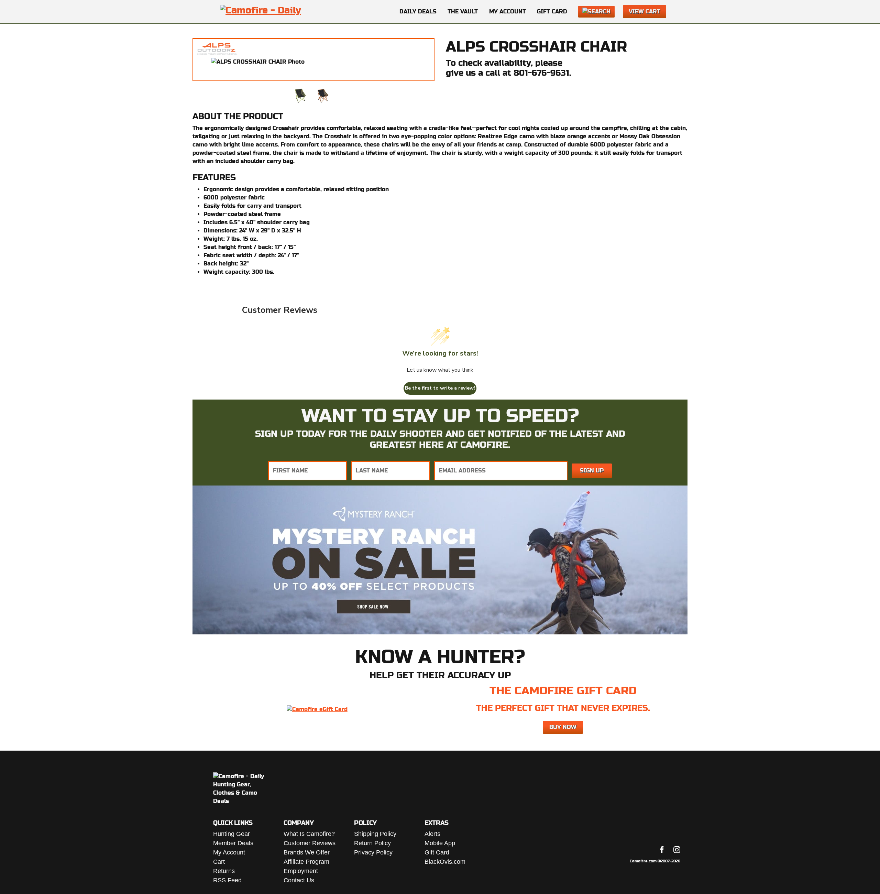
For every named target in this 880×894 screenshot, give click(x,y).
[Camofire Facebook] (662, 849)
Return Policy (372, 843)
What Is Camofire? (309, 833)
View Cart (644, 11)
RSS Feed (227, 880)
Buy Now (562, 727)
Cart (219, 861)
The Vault (463, 11)
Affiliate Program (306, 861)
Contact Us (299, 880)
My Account (507, 11)
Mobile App (440, 843)
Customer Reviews (310, 843)
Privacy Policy (373, 852)
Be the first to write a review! (440, 388)
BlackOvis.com (445, 861)
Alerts (432, 833)
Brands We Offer (307, 852)
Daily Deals (418, 11)
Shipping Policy (375, 833)
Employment (301, 871)
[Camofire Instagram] (676, 849)
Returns (224, 871)
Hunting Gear (231, 833)
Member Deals (233, 843)
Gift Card (552, 11)
